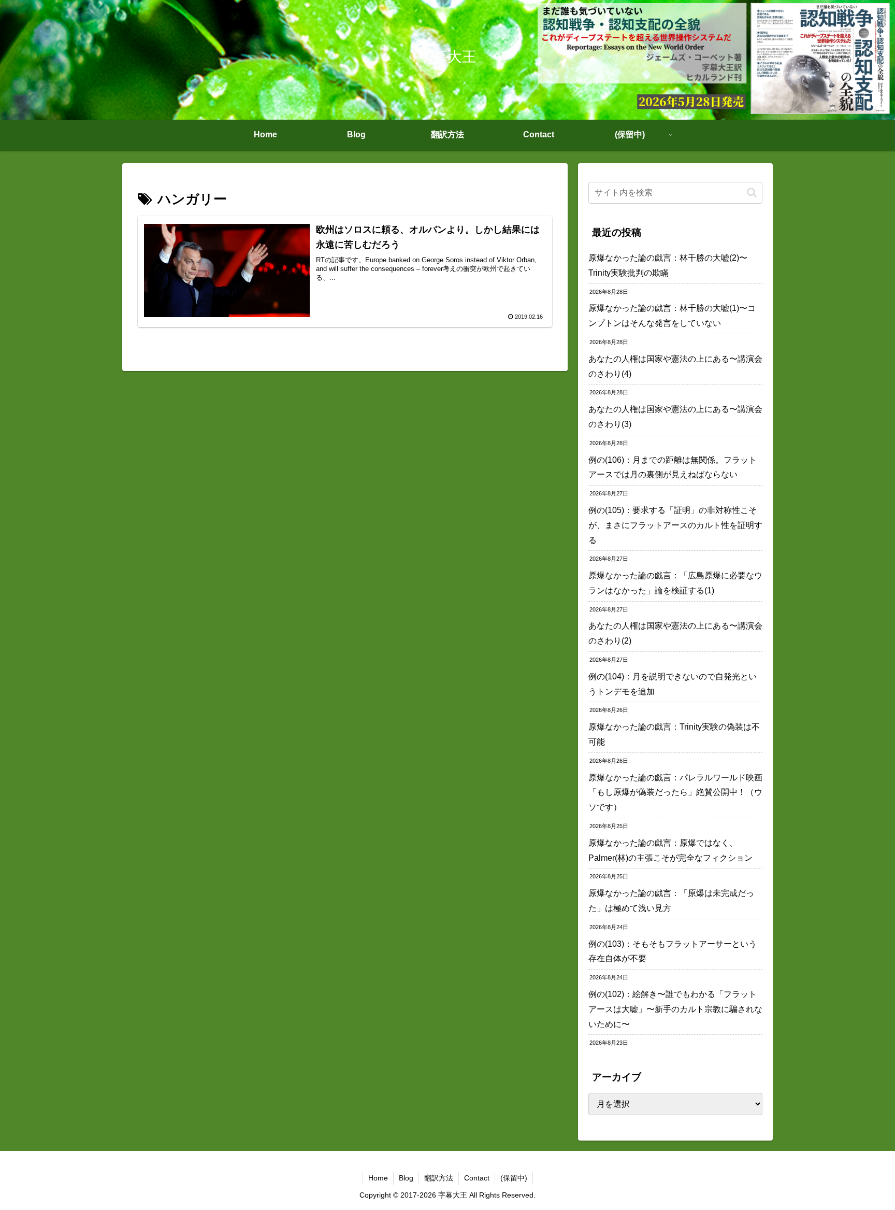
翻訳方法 (438, 1178)
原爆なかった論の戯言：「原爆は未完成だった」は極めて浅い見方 (671, 901)
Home (378, 1178)
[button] (752, 192)
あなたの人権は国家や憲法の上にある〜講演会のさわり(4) (675, 366)
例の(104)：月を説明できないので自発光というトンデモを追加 (672, 684)
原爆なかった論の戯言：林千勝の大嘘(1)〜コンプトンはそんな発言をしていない (672, 316)
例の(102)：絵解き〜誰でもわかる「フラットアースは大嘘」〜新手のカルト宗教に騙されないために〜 (675, 1009)
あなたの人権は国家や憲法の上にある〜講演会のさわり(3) (675, 417)
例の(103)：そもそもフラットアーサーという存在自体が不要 (672, 951)
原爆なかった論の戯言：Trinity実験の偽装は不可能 (674, 734)
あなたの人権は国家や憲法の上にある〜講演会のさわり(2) (675, 633)
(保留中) (513, 1178)
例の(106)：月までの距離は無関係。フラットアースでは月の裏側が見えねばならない (672, 467)
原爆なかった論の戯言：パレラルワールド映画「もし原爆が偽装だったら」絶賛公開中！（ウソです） (675, 792)
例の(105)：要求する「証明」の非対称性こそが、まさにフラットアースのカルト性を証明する (675, 525)
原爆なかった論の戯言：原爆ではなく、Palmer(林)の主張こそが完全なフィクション (670, 850)
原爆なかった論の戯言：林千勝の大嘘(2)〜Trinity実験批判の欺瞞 (667, 265)
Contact (476, 1178)
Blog (406, 1178)
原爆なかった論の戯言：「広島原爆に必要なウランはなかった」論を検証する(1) (675, 583)
